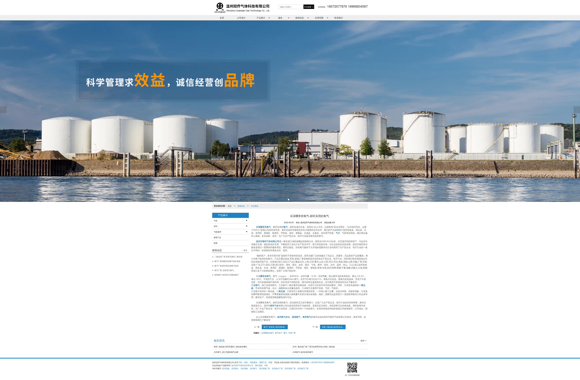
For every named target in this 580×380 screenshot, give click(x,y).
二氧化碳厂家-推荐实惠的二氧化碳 (228, 256)
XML (266, 365)
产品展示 (261, 17)
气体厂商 (292, 332)
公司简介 (241, 17)
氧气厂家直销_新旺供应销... (275, 327)
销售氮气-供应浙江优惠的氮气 (226, 274)
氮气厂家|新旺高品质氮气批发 (226, 265)
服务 (280, 17)
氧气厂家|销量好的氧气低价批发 (227, 261)
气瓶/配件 (217, 231)
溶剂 (215, 226)
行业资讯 (254, 206)
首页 (222, 17)
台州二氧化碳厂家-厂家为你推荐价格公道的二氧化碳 (314, 346)
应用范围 (319, 17)
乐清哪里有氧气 (267, 332)
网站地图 (258, 365)
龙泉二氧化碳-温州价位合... (333, 327)
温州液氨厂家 (264, 368)
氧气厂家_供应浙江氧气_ (224, 270)
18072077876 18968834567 (323, 362)
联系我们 (338, 17)
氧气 (285, 332)
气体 (215, 220)
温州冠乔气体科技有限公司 (242, 365)
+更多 (245, 250)
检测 (215, 243)
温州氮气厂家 (303, 368)
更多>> (363, 341)
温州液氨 (225, 368)
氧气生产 (278, 332)
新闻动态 (299, 17)
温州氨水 (235, 368)
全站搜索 (307, 6)
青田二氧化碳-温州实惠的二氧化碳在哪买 (230, 346)
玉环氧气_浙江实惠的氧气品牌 (226, 352)
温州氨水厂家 (277, 368)
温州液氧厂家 (290, 368)
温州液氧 (244, 368)
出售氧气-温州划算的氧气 (303, 352)
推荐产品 (217, 237)
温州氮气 (253, 368)
